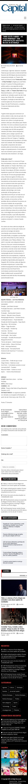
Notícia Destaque (7, 695)
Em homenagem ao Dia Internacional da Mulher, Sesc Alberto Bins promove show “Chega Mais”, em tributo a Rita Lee (13, 722)
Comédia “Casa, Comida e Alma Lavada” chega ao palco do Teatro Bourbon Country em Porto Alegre (13, 629)
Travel (14, 706)
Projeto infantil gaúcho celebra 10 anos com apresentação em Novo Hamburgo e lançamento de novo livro (13, 490)
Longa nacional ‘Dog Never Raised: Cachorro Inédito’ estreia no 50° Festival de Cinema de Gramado (14, 740)
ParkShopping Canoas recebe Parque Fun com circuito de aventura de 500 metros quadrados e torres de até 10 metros (14, 510)
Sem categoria (6, 702)
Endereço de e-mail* (7, 454)
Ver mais (23, 575)
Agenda (4, 687)
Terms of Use (13, 781)
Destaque (19, 687)
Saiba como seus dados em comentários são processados (11, 472)
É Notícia (16, 710)
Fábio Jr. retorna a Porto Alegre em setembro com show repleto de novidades (13, 484)
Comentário (4, 435)
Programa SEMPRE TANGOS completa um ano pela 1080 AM (13, 728)
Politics (17, 699)
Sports (15, 702)
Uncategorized (6, 710)
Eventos (4, 691)
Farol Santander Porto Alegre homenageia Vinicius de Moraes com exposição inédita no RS (7, 414)
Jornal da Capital (14, 691)
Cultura (12, 687)
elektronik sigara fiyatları (10, 737)
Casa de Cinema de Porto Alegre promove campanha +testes (13, 733)
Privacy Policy (22, 781)
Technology (5, 706)
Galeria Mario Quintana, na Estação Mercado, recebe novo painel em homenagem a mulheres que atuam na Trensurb (20, 415)
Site (2, 460)
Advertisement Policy (15, 783)
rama (4, 728)
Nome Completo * (6, 448)
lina (4, 732)
